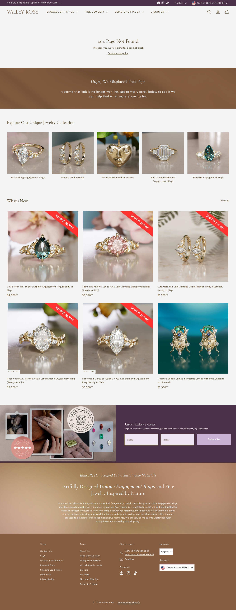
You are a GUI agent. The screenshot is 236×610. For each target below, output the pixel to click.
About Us (84, 551)
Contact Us (46, 551)
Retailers (84, 574)
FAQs (42, 555)
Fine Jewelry (95, 11)
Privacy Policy (47, 579)
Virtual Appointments (91, 565)
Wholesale (45, 574)
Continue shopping (118, 53)
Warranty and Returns (51, 560)
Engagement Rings (61, 11)
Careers (84, 570)
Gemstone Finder (128, 11)
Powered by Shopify (129, 602)
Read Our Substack (90, 555)
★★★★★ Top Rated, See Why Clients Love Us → (36, 3)
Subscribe (214, 439)
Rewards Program (89, 584)
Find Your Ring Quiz (89, 579)
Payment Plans (47, 565)
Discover (158, 11)
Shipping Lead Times (51, 570)
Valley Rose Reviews (90, 560)
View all (224, 200)
